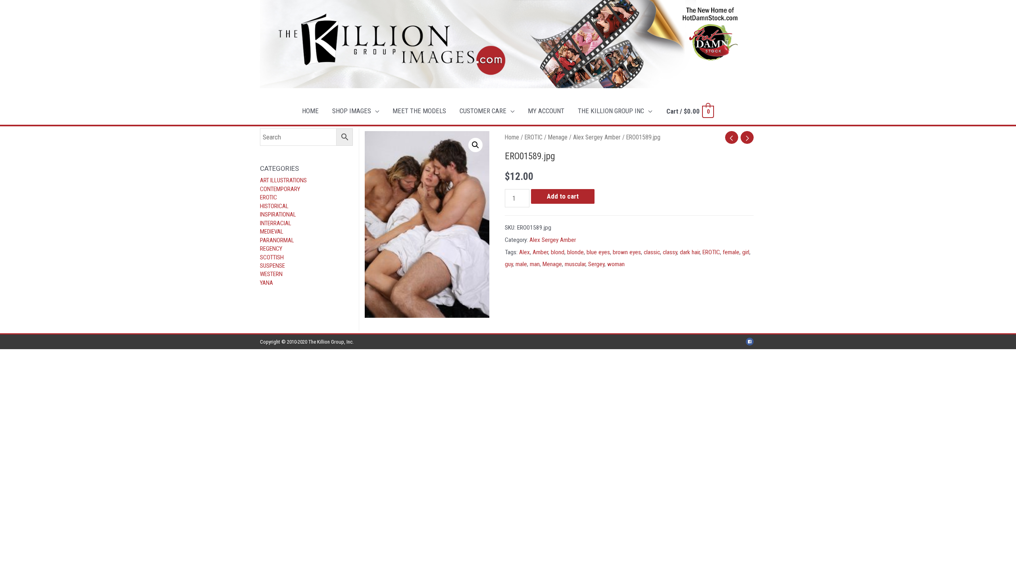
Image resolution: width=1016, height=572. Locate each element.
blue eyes (598, 252)
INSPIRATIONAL (278, 214)
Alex (524, 252)
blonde (575, 252)
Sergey (596, 264)
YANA (266, 282)
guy (509, 264)
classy (670, 252)
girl (745, 252)
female (731, 252)
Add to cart (563, 196)
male (521, 264)
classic (652, 252)
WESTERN (271, 274)
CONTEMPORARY (280, 189)
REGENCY (271, 248)
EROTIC (268, 197)
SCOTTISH (272, 257)
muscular (575, 264)
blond (557, 252)
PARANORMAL (277, 240)
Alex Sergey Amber (597, 137)
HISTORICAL (274, 206)
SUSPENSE (272, 265)
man (535, 264)
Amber (540, 252)
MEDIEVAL (271, 231)
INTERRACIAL (275, 223)
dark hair (690, 252)
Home (512, 137)
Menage (558, 137)
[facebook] (751, 342)
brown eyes (627, 252)
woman (616, 264)
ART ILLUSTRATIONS (283, 180)
